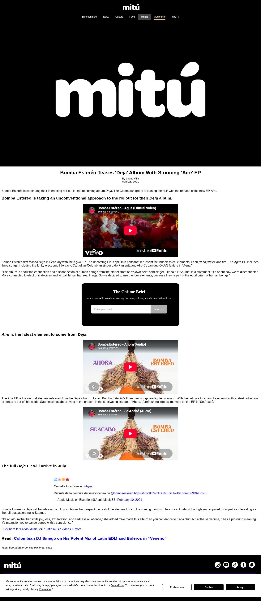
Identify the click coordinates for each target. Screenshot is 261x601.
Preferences (177, 587)
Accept (241, 587)
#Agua (87, 486)
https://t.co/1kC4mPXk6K (151, 493)
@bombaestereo (122, 493)
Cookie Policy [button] (117, 585)
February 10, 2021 (129, 499)
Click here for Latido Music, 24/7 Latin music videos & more (41, 529)
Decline (209, 587)
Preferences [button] (45, 589)
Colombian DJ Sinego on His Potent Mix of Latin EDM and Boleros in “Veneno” (90, 538)
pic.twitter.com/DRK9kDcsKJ (188, 493)
